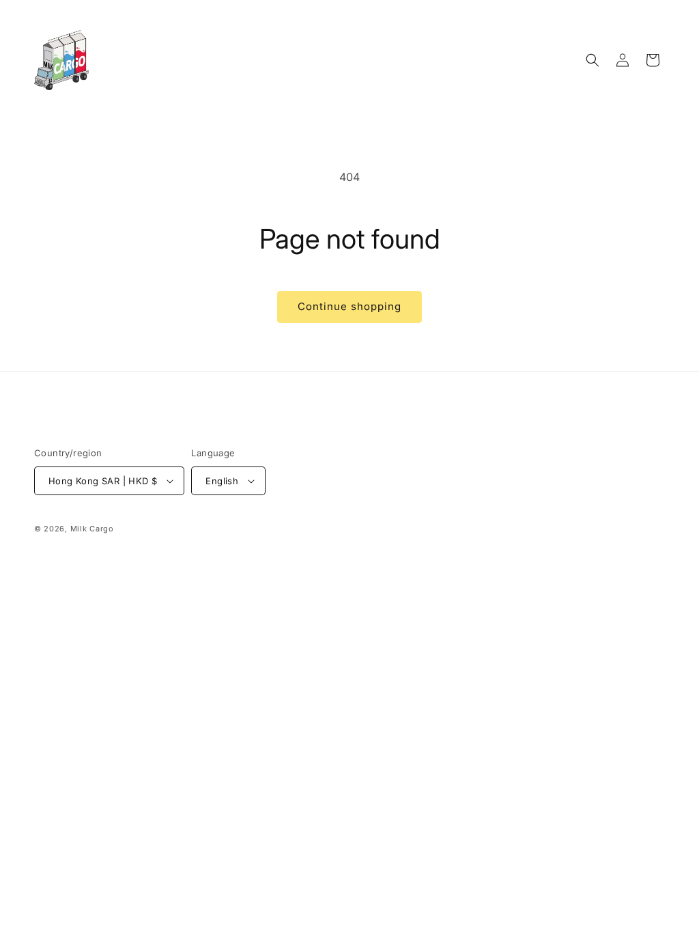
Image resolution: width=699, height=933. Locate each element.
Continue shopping (349, 306)
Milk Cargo (92, 528)
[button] (592, 60)
